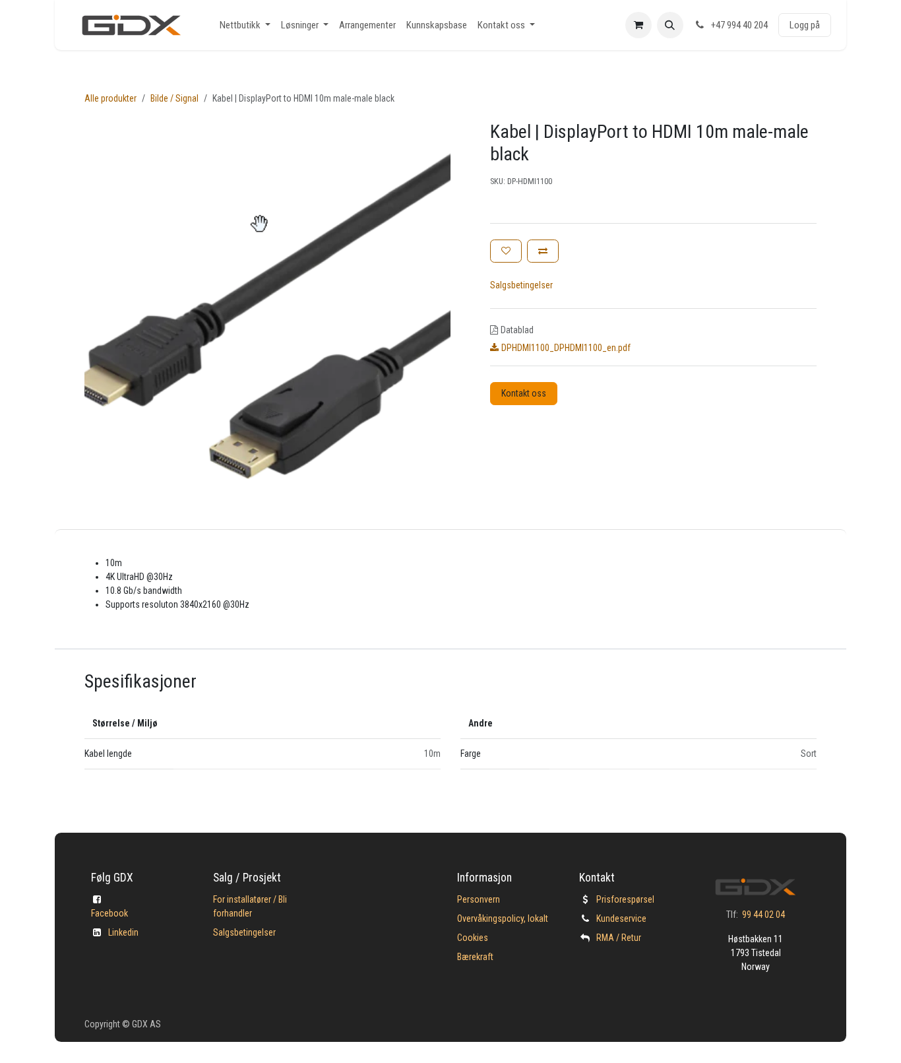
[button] (670, 25)
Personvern (478, 899)
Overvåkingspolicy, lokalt (502, 918)
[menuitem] (245, 25)
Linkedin (123, 932)
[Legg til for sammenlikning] (543, 251)
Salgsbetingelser (521, 285)
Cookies (472, 937)
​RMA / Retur (618, 937)
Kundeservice (621, 918)
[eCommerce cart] (638, 25)
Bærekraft (475, 956)
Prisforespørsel (625, 899)
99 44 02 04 (763, 914)
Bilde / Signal (174, 98)
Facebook (109, 913)
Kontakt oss (523, 393)
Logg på (805, 25)
